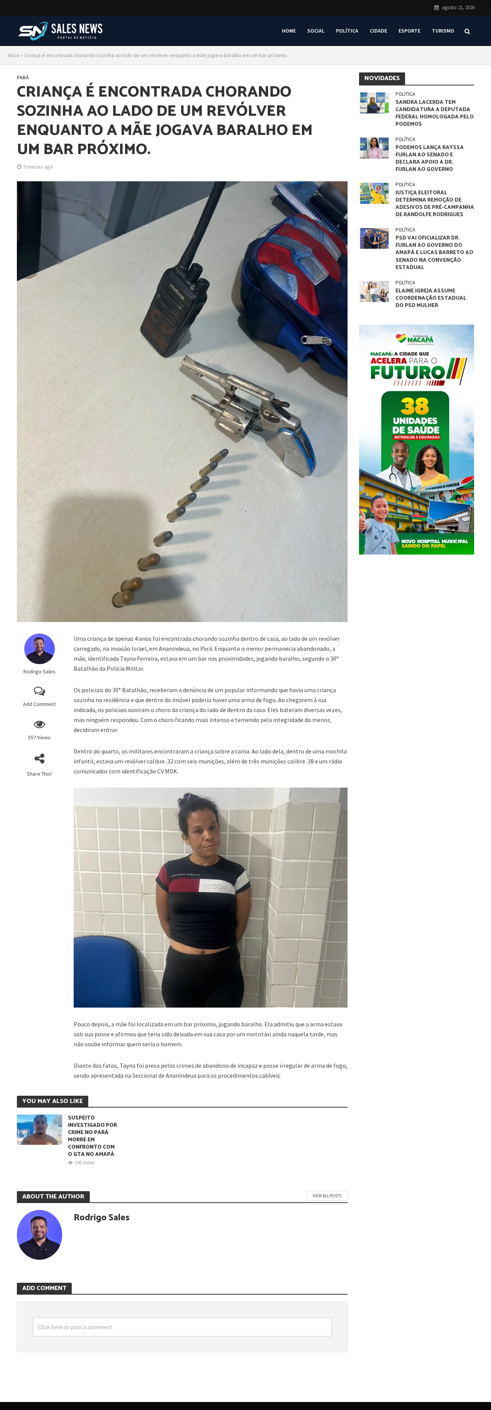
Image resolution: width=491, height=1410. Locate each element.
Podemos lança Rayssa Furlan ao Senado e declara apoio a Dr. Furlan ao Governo (429, 158)
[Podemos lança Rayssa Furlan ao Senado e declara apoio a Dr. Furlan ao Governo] (374, 147)
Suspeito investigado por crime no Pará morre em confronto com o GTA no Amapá (92, 1136)
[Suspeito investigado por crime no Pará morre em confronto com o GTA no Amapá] (40, 1129)
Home (289, 30)
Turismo (443, 30)
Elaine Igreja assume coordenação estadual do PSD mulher (430, 298)
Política (347, 30)
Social (316, 30)
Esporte (409, 30)
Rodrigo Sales (39, 671)
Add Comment (39, 704)
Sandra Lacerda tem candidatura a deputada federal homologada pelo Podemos (434, 113)
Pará (23, 77)
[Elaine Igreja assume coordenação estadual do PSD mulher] (374, 290)
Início (14, 55)
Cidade (378, 30)
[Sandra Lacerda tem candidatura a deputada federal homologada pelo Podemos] (374, 102)
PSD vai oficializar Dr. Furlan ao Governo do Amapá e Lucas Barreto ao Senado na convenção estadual (434, 253)
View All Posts (327, 1195)
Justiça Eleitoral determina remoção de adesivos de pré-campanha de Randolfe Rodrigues (434, 203)
